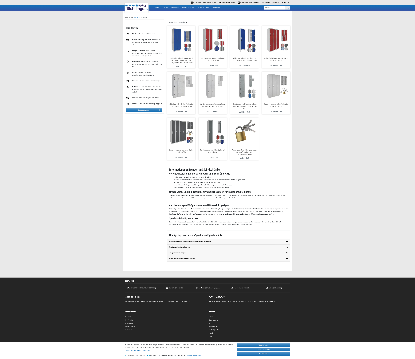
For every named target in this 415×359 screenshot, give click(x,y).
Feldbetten (175, 8)
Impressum (128, 330)
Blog (210, 336)
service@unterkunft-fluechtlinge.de (178, 301)
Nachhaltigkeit (130, 326)
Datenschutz (213, 320)
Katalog (211, 333)
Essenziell (131, 355)
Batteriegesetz (214, 326)
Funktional (181, 355)
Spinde (165, 8)
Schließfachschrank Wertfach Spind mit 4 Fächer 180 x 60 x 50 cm (212, 105)
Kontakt (211, 317)
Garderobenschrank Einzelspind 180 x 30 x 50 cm (212, 151)
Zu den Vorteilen (143, 110)
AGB (210, 323)
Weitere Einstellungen (194, 355)
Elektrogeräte (188, 8)
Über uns (128, 317)
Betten (157, 8)
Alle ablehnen (264, 354)
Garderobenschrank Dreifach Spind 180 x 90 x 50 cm (276, 105)
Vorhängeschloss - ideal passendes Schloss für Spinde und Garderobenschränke (244, 152)
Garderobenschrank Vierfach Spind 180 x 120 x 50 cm (181, 151)
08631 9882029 (218, 296)
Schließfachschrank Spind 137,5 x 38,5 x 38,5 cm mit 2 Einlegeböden (244, 59)
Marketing (153, 355)
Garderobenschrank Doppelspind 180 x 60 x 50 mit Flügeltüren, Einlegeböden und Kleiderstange (181, 60)
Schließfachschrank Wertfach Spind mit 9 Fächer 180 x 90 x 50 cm (181, 105)
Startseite (136, 17)
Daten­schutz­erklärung (133, 350)
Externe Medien (167, 355)
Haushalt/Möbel (203, 8)
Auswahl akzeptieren (264, 349)
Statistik (142, 355)
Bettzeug (216, 8)
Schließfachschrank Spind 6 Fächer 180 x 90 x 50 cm (276, 59)
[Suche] (287, 8)
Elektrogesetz (214, 330)
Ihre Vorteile (129, 320)
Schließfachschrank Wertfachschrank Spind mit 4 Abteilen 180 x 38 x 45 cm (244, 106)
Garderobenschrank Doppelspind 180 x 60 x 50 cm (212, 59)
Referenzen (129, 323)
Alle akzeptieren (263, 345)
